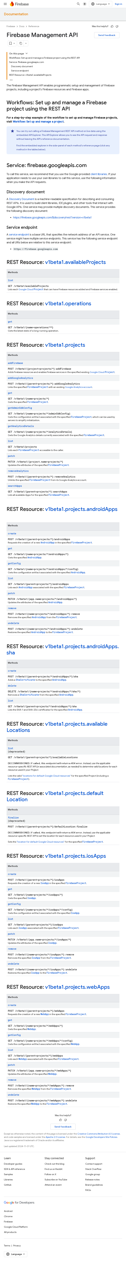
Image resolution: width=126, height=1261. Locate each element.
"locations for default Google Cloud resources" (46, 775)
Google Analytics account (78, 387)
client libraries (99, 174)
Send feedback (106, 35)
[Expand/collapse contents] (27, 53)
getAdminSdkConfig (20, 407)
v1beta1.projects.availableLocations (57, 727)
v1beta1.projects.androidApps (81, 509)
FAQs (88, 1190)
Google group (92, 1174)
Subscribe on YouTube (56, 1179)
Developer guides (13, 1163)
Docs (21, 26)
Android (8, 1211)
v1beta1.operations (68, 303)
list (10, 280)
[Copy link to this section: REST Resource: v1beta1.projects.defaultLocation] (31, 800)
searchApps (15, 485)
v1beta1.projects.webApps (77, 987)
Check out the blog (54, 1163)
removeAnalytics (18, 470)
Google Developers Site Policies (101, 1137)
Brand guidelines (94, 1184)
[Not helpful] (117, 26)
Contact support (93, 1163)
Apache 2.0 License (55, 1137)
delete (12, 685)
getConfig (14, 563)
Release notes (92, 1179)
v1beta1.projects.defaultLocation (55, 796)
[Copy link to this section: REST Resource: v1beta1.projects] (88, 345)
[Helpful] (112, 26)
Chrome (8, 1216)
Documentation (16, 14)
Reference (34, 26)
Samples (8, 1174)
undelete (13, 623)
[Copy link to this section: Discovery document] (48, 192)
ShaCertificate (25, 679)
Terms (7, 1245)
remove (12, 608)
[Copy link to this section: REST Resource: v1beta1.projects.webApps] (113, 987)
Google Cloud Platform (16, 1226)
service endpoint (19, 234)
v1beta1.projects (65, 345)
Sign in (118, 3)
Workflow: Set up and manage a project (38, 121)
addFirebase (15, 363)
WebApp (45, 1014)
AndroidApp (48, 542)
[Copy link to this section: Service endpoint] (40, 228)
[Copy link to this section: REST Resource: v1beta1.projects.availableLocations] (33, 731)
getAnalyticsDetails (21, 426)
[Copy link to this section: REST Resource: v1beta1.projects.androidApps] (10, 516)
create (12, 533)
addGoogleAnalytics (20, 377)
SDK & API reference (14, 1169)
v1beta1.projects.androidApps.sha (63, 649)
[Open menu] (5, 4)
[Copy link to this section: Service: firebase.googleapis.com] (90, 166)
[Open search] (78, 4)
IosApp (45, 883)
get (10, 321)
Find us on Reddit (53, 1169)
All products (10, 1232)
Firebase (11, 26)
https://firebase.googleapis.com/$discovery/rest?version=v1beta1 (52, 217)
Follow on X (50, 1174)
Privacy (17, 1245)
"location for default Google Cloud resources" (40, 841)
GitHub (7, 1184)
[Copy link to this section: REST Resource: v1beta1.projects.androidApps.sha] (18, 653)
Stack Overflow (93, 1169)
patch (11, 456)
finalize (13, 817)
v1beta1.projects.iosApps (75, 856)
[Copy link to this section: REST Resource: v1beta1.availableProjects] (109, 263)
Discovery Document (21, 199)
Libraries (8, 1179)
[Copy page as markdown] (21, 43)
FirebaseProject (37, 387)
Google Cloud (31, 289)
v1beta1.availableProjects (75, 262)
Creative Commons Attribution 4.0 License (98, 1133)
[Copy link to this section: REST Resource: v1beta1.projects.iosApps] (109, 856)
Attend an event (53, 1184)
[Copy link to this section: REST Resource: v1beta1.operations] (94, 304)
